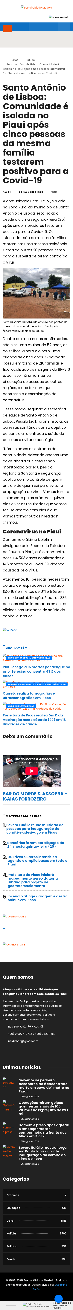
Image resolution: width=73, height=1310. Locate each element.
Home (15, 60)
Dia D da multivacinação (20, 706)
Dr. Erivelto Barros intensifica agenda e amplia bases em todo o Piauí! (37, 861)
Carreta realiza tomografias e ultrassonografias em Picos (29, 695)
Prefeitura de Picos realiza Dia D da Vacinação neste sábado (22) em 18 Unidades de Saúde (34, 719)
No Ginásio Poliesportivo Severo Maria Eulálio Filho (36, 684)
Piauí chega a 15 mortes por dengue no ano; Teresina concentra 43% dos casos (36, 671)
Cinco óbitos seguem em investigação (28, 657)
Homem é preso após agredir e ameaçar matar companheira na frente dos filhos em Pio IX (44, 1131)
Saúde (31, 60)
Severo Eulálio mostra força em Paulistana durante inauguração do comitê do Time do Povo (43, 1153)
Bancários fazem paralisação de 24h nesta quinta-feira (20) (35, 844)
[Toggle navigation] (7, 28)
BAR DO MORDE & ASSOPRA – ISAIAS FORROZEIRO (35, 796)
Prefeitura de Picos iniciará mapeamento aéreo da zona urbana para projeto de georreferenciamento (33, 880)
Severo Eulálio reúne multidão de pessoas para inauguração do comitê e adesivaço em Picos (34, 829)
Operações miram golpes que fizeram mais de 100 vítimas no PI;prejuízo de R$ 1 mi (43, 1108)
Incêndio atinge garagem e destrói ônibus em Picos (38, 898)
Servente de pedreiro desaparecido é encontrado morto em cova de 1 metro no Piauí (44, 1086)
